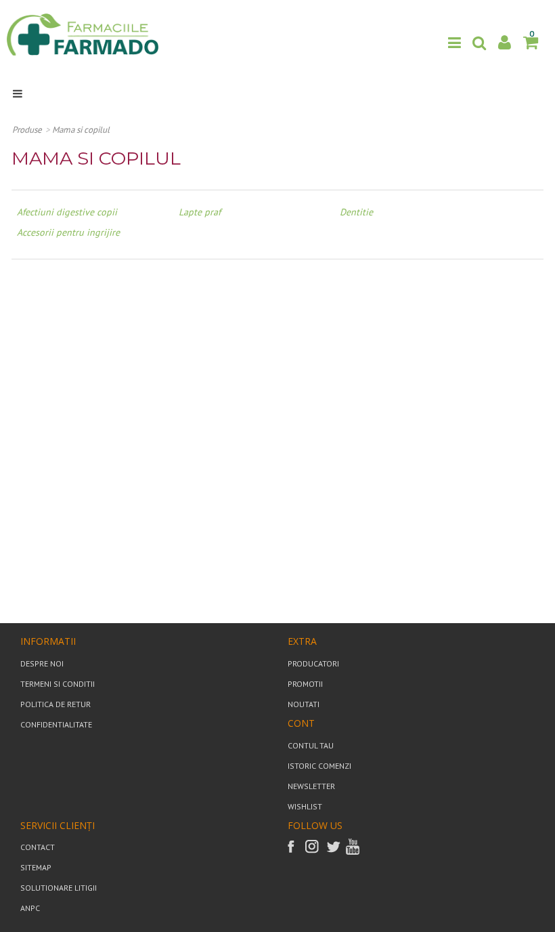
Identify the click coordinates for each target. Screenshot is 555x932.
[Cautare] (479, 43)
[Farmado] (82, 33)
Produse (27, 129)
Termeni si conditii (57, 684)
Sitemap (35, 867)
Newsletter (311, 786)
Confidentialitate (56, 724)
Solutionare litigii (58, 888)
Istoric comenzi (319, 766)
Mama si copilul (81, 129)
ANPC (30, 908)
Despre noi (42, 663)
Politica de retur (55, 704)
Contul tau (311, 745)
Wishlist (305, 806)
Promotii (305, 684)
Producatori (313, 663)
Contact (37, 847)
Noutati (303, 704)
